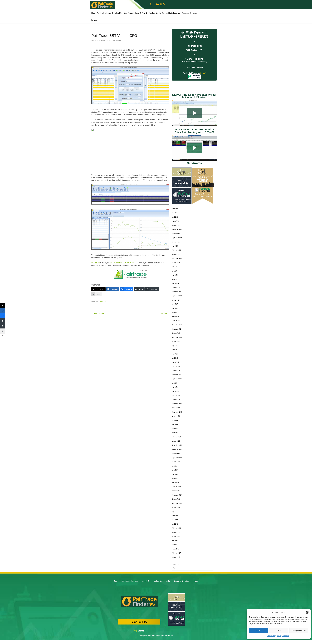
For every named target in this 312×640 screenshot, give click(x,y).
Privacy (94, 20)
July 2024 (174, 267)
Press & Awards (141, 12)
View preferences (299, 630)
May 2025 (175, 246)
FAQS (168, 580)
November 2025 (176, 229)
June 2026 (175, 209)
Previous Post (97, 313)
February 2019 (176, 487)
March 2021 (175, 391)
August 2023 (176, 300)
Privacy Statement (283, 636)
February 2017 (176, 553)
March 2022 (175, 362)
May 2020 (175, 424)
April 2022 (175, 358)
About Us (118, 12)
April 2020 (175, 428)
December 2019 (177, 445)
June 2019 (175, 470)
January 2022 (176, 370)
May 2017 (175, 540)
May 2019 (175, 474)
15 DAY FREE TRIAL (139, 621)
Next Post (164, 313)
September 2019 (177, 457)
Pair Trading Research (105, 12)
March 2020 (175, 433)
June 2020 (175, 420)
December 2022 (177, 325)
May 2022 (175, 354)
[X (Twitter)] (2, 305)
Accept (258, 630)
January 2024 (176, 287)
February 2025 (176, 250)
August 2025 (176, 242)
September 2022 (177, 337)
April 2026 (175, 217)
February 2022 (176, 366)
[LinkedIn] (2, 310)
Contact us (95, 262)
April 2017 (175, 545)
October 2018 (176, 499)
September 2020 (177, 412)
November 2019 (176, 449)
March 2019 (175, 482)
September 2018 (177, 503)
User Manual (128, 12)
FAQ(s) (162, 12)
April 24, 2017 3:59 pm (98, 40)
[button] (307, 612)
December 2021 (177, 375)
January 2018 (176, 532)
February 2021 (176, 395)
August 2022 (176, 341)
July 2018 (174, 511)
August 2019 (176, 462)
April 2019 (175, 478)
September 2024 (177, 258)
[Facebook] (2, 315)
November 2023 (176, 292)
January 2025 (176, 254)
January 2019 (176, 491)
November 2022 (176, 329)
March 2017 (175, 549)
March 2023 (175, 316)
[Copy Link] (2, 325)
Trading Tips (102, 301)
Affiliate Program (173, 12)
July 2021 (174, 383)
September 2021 (177, 379)
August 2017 (176, 536)
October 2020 (176, 408)
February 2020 (176, 437)
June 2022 (175, 350)
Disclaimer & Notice (189, 12)
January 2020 (176, 441)
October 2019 (176, 453)
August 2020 (176, 416)
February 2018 (176, 528)
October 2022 (176, 333)
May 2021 (175, 387)
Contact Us (153, 12)
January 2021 (176, 399)
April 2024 (175, 279)
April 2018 (175, 524)
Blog (93, 12)
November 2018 (176, 495)
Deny (279, 630)
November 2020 (176, 404)
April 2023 (175, 312)
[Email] (2, 320)
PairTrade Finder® (115, 40)
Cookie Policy (271, 636)
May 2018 (175, 520)
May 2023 (175, 308)
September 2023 (177, 296)
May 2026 (175, 213)
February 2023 (176, 321)
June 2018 (175, 516)
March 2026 (175, 221)
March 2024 (175, 283)
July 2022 (174, 345)
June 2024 (175, 271)
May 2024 (175, 275)
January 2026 (176, 225)
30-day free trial (116, 262)
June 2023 (175, 304)
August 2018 (176, 507)
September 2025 (177, 238)
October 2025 (176, 233)
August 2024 (176, 262)
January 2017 (176, 557)
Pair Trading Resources (129, 580)
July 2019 (174, 466)
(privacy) (203, 73)
